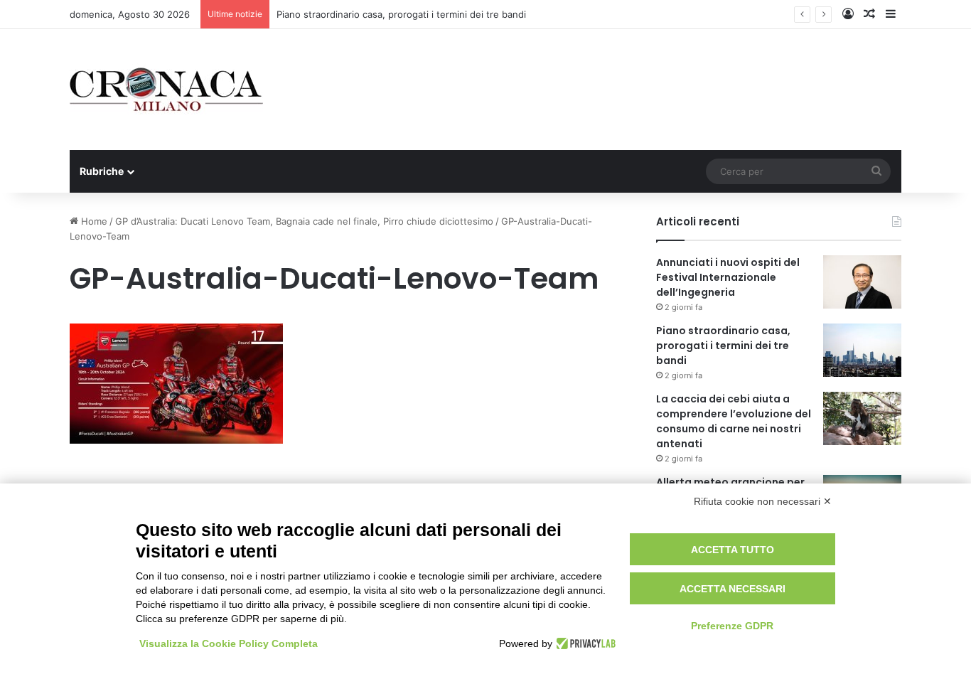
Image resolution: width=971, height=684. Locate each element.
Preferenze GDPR (732, 625)
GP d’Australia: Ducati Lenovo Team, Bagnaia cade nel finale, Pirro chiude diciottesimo (304, 221)
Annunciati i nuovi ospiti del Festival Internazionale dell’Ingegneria (728, 277)
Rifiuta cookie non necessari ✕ (763, 501)
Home (92, 221)
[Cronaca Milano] (166, 90)
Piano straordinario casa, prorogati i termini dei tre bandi (401, 14)
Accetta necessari (732, 588)
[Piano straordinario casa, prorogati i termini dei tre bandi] (862, 350)
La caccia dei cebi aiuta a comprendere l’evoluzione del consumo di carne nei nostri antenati (733, 421)
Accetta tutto (732, 549)
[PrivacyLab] (584, 643)
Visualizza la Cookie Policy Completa (228, 643)
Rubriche (102, 171)
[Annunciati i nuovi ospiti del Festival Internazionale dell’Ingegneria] (862, 282)
